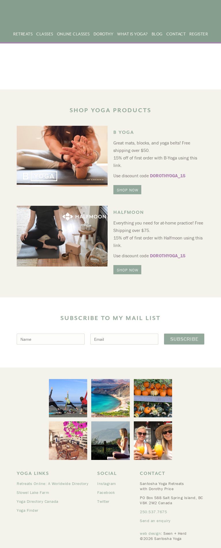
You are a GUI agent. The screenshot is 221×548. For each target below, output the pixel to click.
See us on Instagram (197, 19)
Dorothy (104, 34)
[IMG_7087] (153, 440)
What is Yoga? (132, 34)
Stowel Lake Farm (33, 492)
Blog (157, 34)
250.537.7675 (153, 511)
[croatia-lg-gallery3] (68, 440)
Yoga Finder (28, 510)
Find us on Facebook (204, 19)
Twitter (103, 501)
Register (198, 34)
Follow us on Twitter (211, 19)
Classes (44, 34)
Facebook (106, 492)
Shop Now (127, 190)
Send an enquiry (155, 520)
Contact (176, 34)
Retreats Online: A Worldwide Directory (52, 483)
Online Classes (73, 34)
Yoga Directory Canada (37, 501)
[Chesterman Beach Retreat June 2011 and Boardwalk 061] (68, 398)
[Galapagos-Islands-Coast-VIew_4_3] (110, 398)
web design (150, 533)
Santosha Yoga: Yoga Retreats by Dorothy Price (67, 15)
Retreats (23, 34)
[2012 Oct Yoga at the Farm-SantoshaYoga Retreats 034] (153, 398)
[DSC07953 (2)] (110, 440)
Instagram (106, 483)
